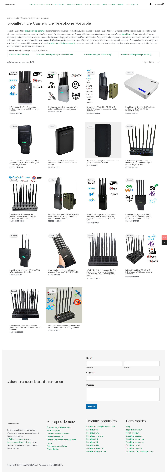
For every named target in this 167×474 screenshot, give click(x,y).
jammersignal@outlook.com (19, 442)
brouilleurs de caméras (35, 31)
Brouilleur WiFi (92, 430)
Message (91, 385)
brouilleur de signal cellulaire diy (97, 54)
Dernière (127, 367)
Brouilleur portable (134, 436)
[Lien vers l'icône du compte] (151, 4)
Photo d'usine (53, 449)
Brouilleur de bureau (135, 439)
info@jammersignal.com (17, 439)
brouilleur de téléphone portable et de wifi (55, 54)
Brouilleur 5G (92, 439)
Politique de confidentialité (58, 433)
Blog (128, 426)
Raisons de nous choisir (57, 446)
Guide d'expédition (55, 436)
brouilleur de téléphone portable (61, 43)
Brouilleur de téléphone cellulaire (100, 426)
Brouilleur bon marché (96, 451)
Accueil (9, 18)
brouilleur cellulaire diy (19, 54)
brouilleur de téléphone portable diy (136, 54)
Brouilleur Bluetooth (95, 448)
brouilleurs (126, 34)
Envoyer (92, 406)
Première (89, 367)
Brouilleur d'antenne (135, 442)
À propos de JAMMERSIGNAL (59, 427)
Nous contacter (53, 430)
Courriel (90, 373)
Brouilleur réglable (134, 448)
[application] (137, 4)
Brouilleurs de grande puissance (139, 451)
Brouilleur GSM (92, 445)
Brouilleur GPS (92, 433)
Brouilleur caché (133, 445)
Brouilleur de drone (94, 436)
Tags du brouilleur (134, 430)
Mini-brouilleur (132, 433)
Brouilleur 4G (92, 442)
